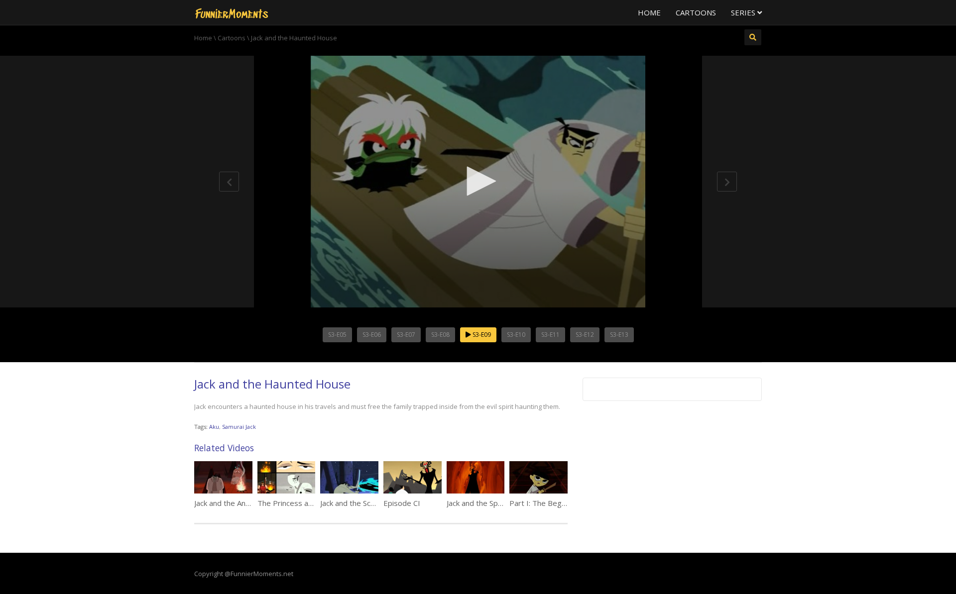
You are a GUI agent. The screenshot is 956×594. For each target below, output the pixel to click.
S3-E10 (516, 334)
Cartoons (696, 12)
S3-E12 (585, 334)
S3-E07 (406, 334)
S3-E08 (440, 334)
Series (744, 12)
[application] (478, 181)
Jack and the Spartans (483, 503)
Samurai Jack (239, 426)
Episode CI (401, 503)
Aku (214, 426)
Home (649, 12)
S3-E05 (337, 334)
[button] (478, 181)
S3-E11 (550, 334)
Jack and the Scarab (353, 503)
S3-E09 (481, 334)
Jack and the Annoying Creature (247, 503)
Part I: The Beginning (545, 503)
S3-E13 (619, 334)
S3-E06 (371, 334)
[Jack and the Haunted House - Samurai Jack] (231, 12)
